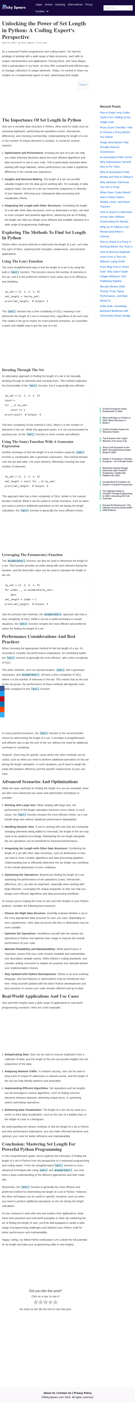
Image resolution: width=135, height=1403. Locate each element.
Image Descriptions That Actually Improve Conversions (114, 147)
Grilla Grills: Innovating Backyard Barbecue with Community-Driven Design (115, 311)
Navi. (83, 85)
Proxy (89, 4)
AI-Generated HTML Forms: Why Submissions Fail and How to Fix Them (116, 162)
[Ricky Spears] (14, 8)
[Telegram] (2, 714)
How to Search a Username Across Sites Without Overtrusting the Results (116, 217)
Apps (39, 4)
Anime (49, 4)
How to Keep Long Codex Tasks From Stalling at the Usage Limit (115, 117)
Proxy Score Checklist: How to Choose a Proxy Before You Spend (116, 132)
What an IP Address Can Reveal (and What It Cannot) (114, 231)
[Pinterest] (2, 699)
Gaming (60, 4)
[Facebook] (2, 688)
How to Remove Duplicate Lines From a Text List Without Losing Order (115, 257)
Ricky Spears (27, 43)
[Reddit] (2, 709)
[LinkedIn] (2, 704)
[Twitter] (2, 693)
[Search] (130, 8)
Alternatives (75, 4)
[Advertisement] (45, 112)
